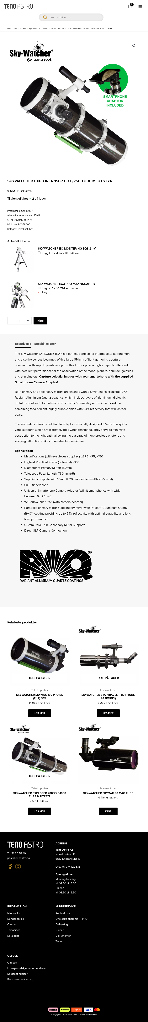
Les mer (39, 713)
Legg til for (61, 253)
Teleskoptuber (49, 28)
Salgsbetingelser (17, 973)
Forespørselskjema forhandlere (26, 968)
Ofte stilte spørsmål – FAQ (71, 918)
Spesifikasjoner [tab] (45, 344)
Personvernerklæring (20, 979)
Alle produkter (20, 28)
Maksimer (92, 1015)
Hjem (9, 28)
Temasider (13, 930)
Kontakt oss (63, 913)
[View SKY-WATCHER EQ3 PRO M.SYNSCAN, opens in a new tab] (94, 283)
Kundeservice (15, 918)
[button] (134, 45)
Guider (60, 930)
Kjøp (40, 321)
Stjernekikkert (35, 28)
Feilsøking (62, 924)
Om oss (12, 924)
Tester (59, 941)
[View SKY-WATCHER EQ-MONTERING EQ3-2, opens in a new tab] (95, 248)
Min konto (13, 913)
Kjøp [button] (108, 811)
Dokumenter (63, 935)
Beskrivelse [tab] (23, 344)
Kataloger (13, 935)
